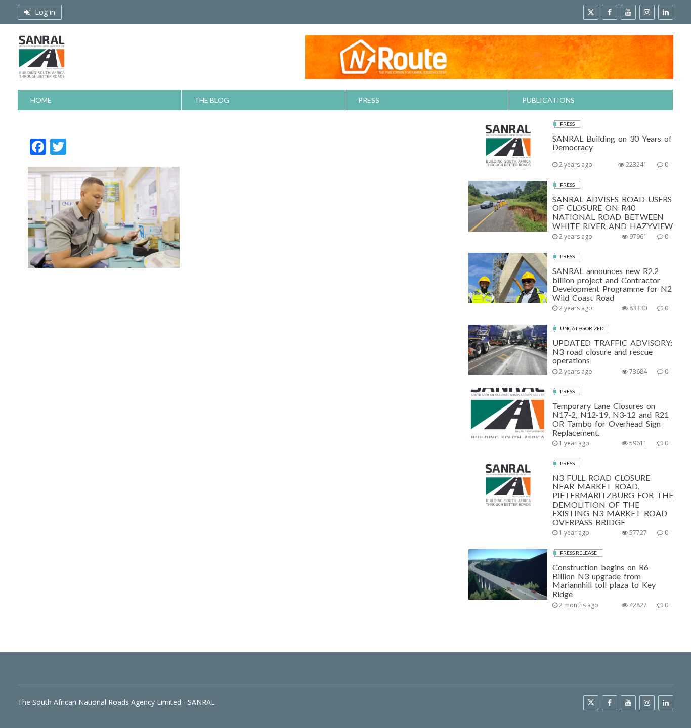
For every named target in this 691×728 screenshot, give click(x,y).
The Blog (211, 100)
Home (41, 100)
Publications (548, 100)
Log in (44, 12)
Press (368, 100)
